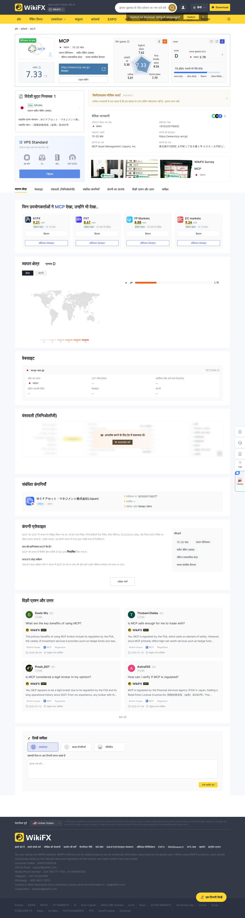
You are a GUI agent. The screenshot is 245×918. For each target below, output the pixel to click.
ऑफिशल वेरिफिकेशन (146, 846)
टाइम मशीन (83, 79)
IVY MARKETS (61, 905)
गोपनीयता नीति (85, 846)
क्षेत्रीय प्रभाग (214, 846)
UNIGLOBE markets (111, 905)
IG (75, 905)
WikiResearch (176, 846)
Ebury (142, 905)
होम (16, 28)
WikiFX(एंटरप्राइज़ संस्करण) (120, 846)
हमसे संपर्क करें (34, 846)
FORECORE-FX (23, 910)
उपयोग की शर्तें (69, 846)
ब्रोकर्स (24, 28)
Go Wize (53, 910)
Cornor (203, 905)
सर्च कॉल (99, 846)
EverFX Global (106, 910)
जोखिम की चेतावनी (52, 846)
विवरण (46, 233)
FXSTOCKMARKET (73, 910)
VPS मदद (191, 846)
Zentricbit (125, 910)
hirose (214, 905)
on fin (131, 905)
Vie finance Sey (185, 905)
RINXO (44, 905)
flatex (40, 910)
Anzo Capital (88, 905)
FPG (91, 910)
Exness (19, 905)
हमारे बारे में (20, 846)
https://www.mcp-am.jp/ (173, 136)
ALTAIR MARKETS (161, 905)
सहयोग (202, 846)
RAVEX (32, 905)
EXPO (161, 846)
